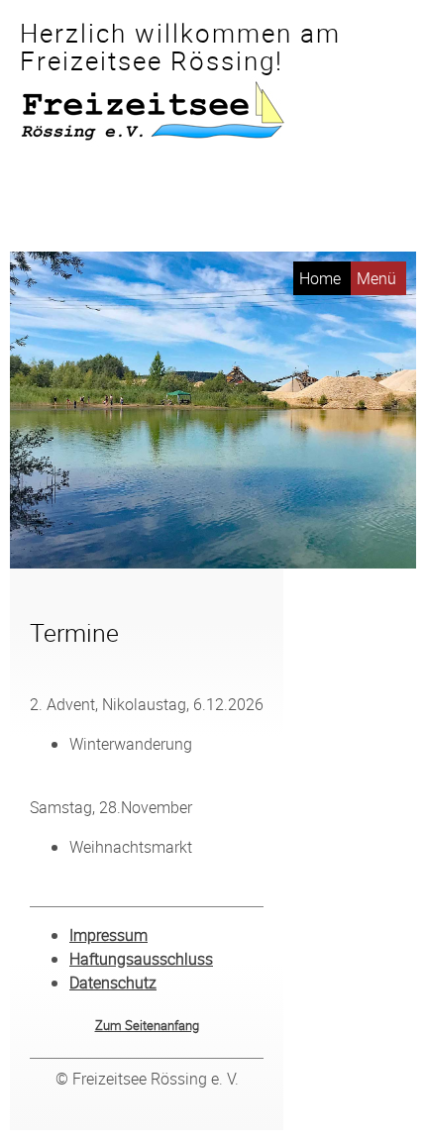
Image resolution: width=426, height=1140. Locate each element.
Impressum (108, 935)
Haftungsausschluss (141, 959)
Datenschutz (113, 982)
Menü (376, 278)
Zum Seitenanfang (147, 1025)
